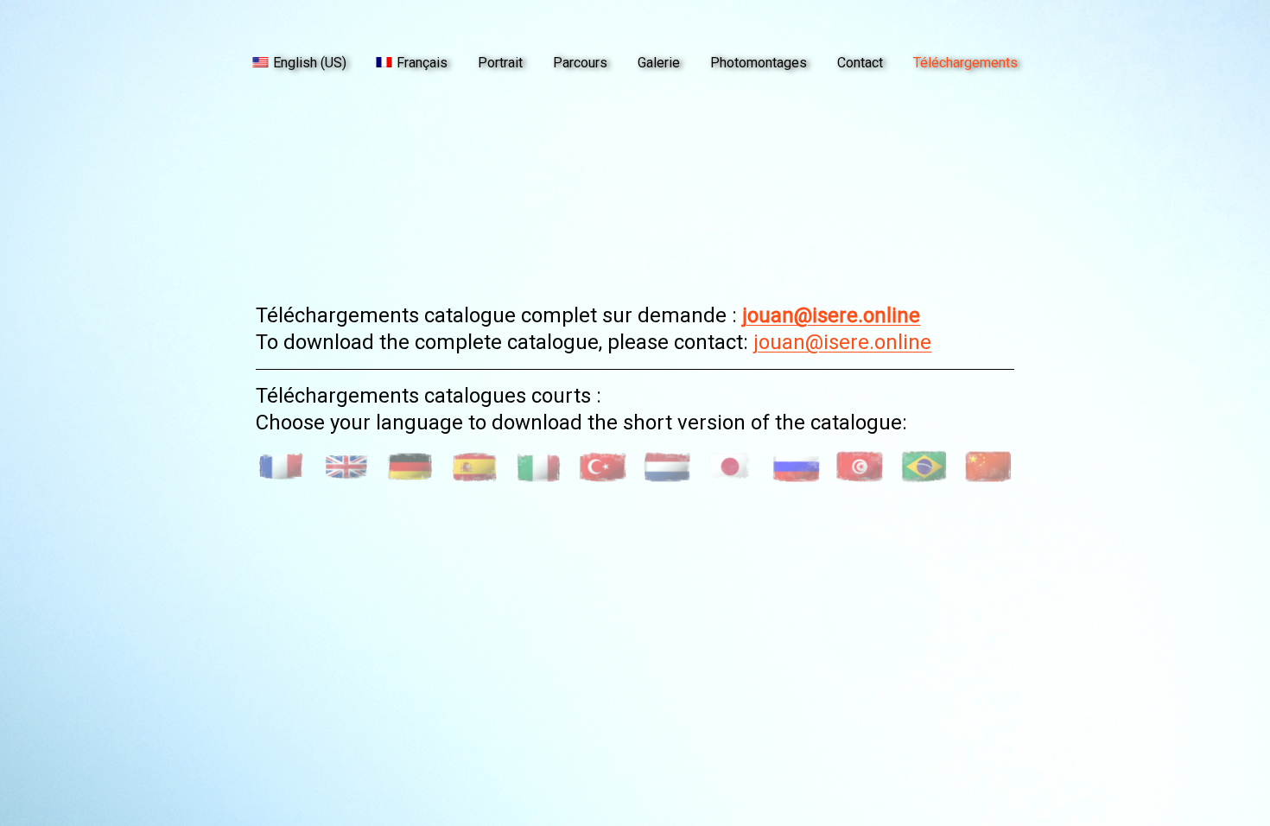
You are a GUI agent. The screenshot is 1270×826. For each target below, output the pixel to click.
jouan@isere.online (831, 315)
